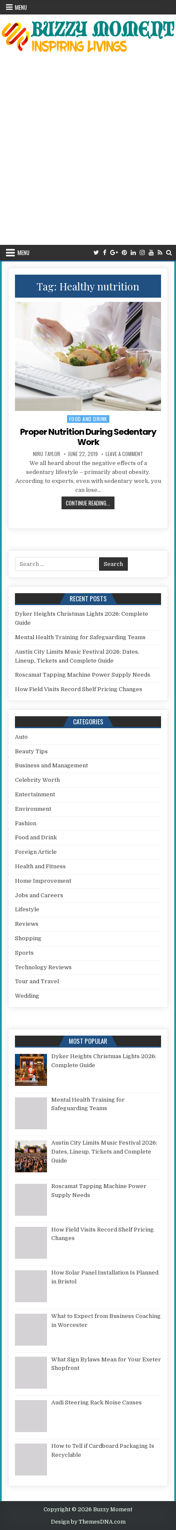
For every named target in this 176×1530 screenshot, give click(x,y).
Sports (24, 953)
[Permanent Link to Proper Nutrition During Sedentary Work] (88, 356)
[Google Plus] (114, 253)
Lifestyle (27, 909)
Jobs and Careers (39, 895)
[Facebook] (104, 253)
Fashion (25, 823)
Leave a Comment (124, 453)
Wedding (27, 996)
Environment (33, 809)
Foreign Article (36, 852)
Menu (21, 7)
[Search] (169, 253)
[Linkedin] (133, 253)
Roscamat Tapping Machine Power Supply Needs (82, 675)
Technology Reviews (43, 967)
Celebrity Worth (37, 780)
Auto (21, 737)
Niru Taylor (46, 453)
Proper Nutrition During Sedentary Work (88, 437)
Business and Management (51, 765)
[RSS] (160, 253)
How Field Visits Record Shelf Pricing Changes (78, 689)
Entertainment (35, 794)
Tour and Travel (37, 981)
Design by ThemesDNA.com (88, 1522)
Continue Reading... (90, 502)
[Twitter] (96, 253)
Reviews (26, 924)
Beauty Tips (31, 751)
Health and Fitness (40, 866)
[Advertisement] (88, 153)
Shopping (28, 938)
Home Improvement (43, 881)
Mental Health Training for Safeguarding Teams (80, 637)
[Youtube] (151, 253)
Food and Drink (88, 418)
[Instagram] (142, 253)
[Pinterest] (124, 253)
